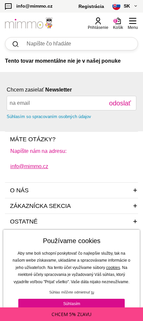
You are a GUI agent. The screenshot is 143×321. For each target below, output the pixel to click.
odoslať (120, 103)
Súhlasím (71, 303)
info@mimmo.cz (29, 166)
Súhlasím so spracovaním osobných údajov (49, 116)
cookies (113, 267)
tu (92, 292)
